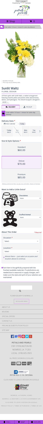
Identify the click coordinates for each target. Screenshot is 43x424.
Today (22, 124)
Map (22, 422)
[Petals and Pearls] (21, 16)
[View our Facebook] (12, 337)
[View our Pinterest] (23, 337)
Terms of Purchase (22, 406)
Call (7, 422)
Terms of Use (36, 406)
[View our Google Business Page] (16, 337)
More (4, 102)
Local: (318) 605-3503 (21, 353)
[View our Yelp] (30, 337)
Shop (12, 21)
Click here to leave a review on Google (21, 380)
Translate (27, 3)
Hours (37, 422)
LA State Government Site (30, 399)
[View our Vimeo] (26, 337)
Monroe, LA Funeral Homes (21, 395)
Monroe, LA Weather (10, 399)
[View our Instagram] (19, 337)
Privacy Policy (7, 406)
